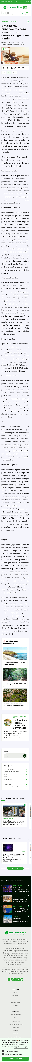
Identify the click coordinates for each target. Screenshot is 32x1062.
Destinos (15, 999)
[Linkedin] (15, 982)
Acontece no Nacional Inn (12, 787)
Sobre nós (15, 996)
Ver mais (15, 868)
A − (9, 73)
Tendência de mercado (9, 21)
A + (4, 73)
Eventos (6, 782)
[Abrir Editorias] (9, 13)
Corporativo (7, 784)
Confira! (19, 738)
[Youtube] (18, 982)
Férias (5, 777)
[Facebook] (9, 982)
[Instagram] (12, 982)
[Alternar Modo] (14, 72)
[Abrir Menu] (3, 13)
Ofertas (15, 1005)
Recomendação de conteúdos (13, 1054)
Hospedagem (8, 779)
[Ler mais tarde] (25, 805)
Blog (18, 2)
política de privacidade (21, 1048)
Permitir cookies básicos (11, 1051)
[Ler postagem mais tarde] (28, 21)
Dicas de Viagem (9, 769)
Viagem (6, 774)
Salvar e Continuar (15, 1059)
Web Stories (27, 2)
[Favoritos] (22, 13)
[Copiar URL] (26, 67)
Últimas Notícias (7, 2)
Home (15, 992)
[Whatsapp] (21, 982)
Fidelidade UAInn (15, 1002)
